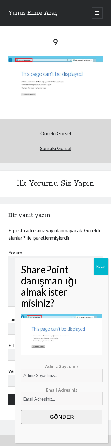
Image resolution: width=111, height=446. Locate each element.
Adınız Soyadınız (62, 366)
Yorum (15, 252)
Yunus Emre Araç (33, 13)
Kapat (100, 266)
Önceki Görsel (55, 133)
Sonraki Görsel (55, 148)
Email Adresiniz (61, 389)
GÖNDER (62, 417)
